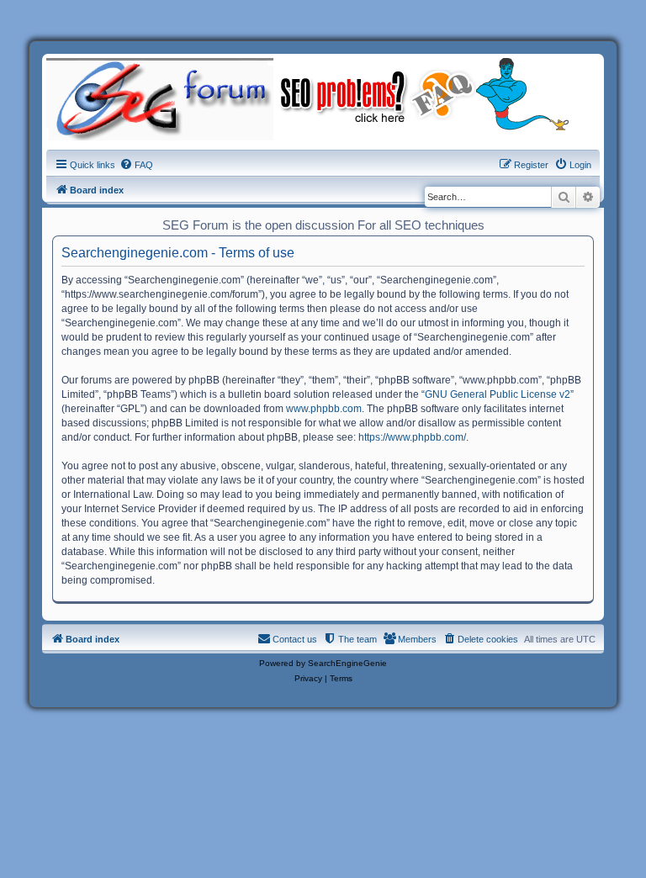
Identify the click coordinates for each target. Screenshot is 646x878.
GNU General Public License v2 (497, 394)
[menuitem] (136, 165)
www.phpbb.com (324, 409)
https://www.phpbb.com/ (412, 437)
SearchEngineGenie (347, 663)
